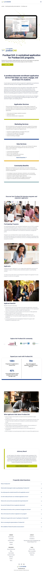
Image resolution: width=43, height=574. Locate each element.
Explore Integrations (21, 157)
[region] (21, 267)
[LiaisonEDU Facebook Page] (21, 564)
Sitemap (32, 554)
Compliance (31, 538)
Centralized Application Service (12, 6)
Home (3, 6)
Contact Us (32, 536)
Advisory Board (11, 540)
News (11, 560)
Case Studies (11, 553)
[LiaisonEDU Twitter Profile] (19, 564)
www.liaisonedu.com (21, 568)
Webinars (11, 556)
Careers (11, 544)
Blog (11, 551)
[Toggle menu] (40, 1)
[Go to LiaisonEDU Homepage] (5, 1)
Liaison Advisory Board (22, 466)
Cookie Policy (32, 553)
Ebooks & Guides (11, 554)
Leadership (11, 538)
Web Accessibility (32, 551)
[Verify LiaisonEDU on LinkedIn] (24, 564)
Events (11, 558)
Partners (11, 542)
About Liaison (11, 536)
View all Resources (11, 549)
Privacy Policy (32, 549)
